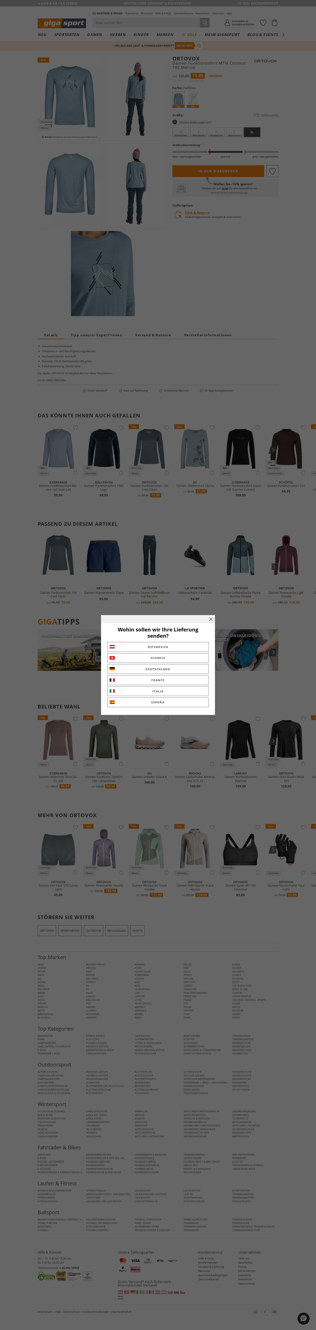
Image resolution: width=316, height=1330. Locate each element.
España (157, 702)
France (157, 680)
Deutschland (158, 669)
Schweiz (158, 658)
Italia (157, 691)
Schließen (211, 619)
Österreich (158, 647)
